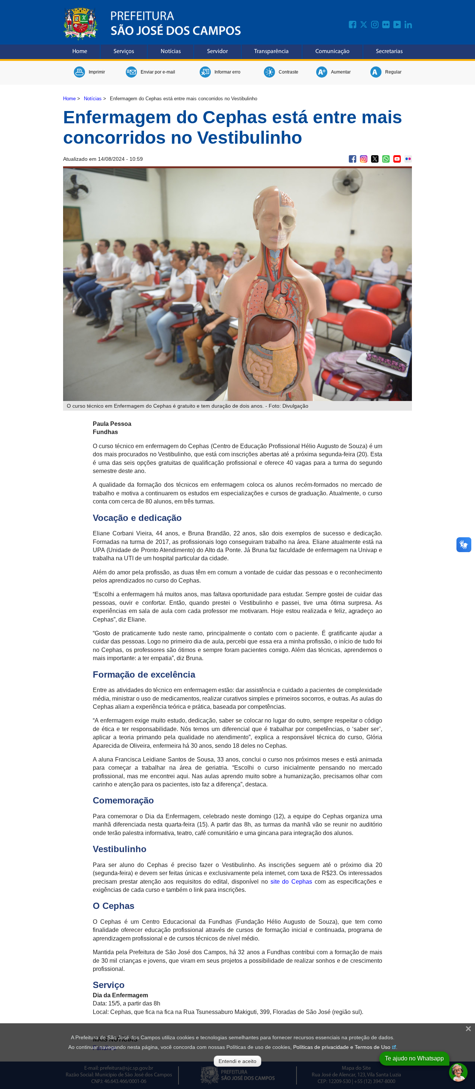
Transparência (271, 52)
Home (79, 52)
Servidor (217, 52)
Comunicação (332, 52)
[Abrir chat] (458, 1072)
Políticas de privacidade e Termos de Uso (341, 1047)
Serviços (124, 52)
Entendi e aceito (237, 1061)
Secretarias (389, 52)
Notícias (171, 52)
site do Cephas (291, 881)
